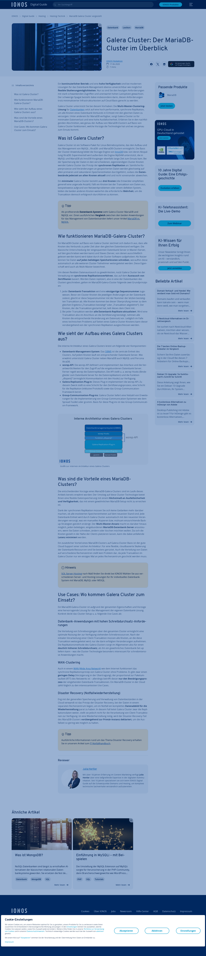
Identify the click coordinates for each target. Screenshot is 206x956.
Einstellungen (72, 927)
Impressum (9, 942)
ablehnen (100, 931)
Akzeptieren (25, 938)
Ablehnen (157, 930)
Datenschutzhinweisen (35, 931)
